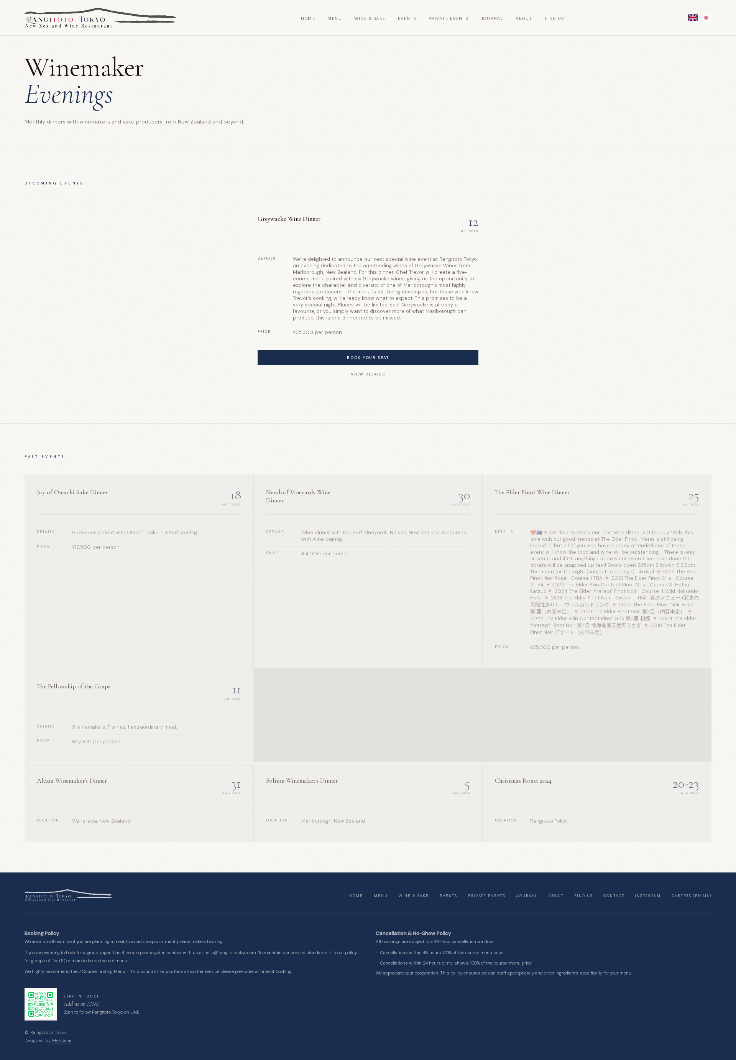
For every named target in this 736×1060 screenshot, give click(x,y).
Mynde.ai (62, 1040)
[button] (693, 17)
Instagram (648, 896)
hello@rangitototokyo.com (230, 953)
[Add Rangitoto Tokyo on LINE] (41, 1004)
